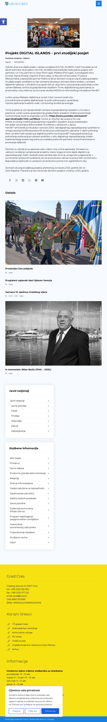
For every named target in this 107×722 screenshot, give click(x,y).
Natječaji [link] (14, 478)
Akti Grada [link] (15, 458)
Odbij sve (32, 711)
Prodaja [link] (15, 416)
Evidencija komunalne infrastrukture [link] (21, 510)
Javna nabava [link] (17, 468)
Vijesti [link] (26, 58)
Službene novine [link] (19, 537)
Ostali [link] (14, 411)
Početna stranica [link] (13, 58)
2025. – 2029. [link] (13, 296)
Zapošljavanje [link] (18, 431)
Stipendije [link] (16, 421)
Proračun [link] (15, 463)
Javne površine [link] (18, 503)
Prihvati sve (50, 711)
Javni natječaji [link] (17, 401)
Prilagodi (16, 711)
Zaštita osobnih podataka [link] (23, 498)
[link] (3, 21)
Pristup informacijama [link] (21, 483)
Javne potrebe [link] (18, 406)
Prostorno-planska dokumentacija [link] (28, 473)
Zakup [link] (14, 426)
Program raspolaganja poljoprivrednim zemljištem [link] (24, 518)
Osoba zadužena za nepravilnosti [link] (27, 488)
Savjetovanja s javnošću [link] (22, 493)
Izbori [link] (13, 542)
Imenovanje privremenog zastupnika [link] (23, 526)
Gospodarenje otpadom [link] (22, 532)
